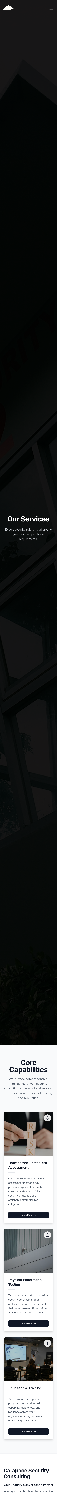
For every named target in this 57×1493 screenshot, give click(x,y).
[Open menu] (51, 8)
